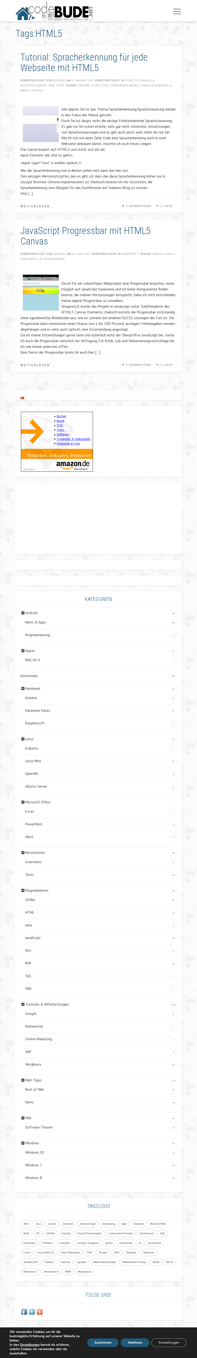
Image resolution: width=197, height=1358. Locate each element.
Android (31, 613)
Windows (32, 1143)
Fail (162, 1233)
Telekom (148, 1252)
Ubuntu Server (36, 786)
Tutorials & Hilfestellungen (47, 1004)
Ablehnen (135, 1342)
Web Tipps (56, 85)
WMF (68, 1271)
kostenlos (154, 1243)
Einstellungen (30, 1345)
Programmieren (36, 890)
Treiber (49, 1262)
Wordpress (33, 1064)
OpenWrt (32, 773)
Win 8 (169, 1262)
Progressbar (54, 259)
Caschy (66, 1233)
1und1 (52, 1223)
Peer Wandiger (70, 1252)
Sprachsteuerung (154, 85)
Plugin (103, 1252)
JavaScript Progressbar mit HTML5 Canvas (85, 236)
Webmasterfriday (104, 1262)
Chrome (84, 85)
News (29, 1102)
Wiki (28, 1118)
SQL (28, 976)
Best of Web (34, 1089)
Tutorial (65, 1262)
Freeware (29, 1243)
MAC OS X (32, 660)
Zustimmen (102, 1342)
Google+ (65, 1243)
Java (28, 925)
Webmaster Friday (134, 1262)
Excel (29, 811)
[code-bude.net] (54, 10)
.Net (26, 1223)
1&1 (38, 1223)
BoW (26, 1233)
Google (30, 1013)
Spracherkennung (124, 85)
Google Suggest (87, 1243)
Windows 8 (33, 1177)
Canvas (157, 254)
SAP (28, 1051)
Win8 (156, 1262)
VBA (28, 988)
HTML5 (96, 85)
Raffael (60, 80)
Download (146, 1233)
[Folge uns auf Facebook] (24, 1312)
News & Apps (35, 622)
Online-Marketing (38, 1039)
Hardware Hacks (37, 710)
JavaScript (130, 254)
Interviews (33, 862)
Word (29, 837)
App (124, 1223)
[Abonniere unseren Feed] (39, 1312)
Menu (176, 11)
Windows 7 (33, 1165)
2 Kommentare (139, 206)
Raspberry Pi (34, 723)
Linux (29, 739)
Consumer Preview (121, 1233)
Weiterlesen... (37, 206)
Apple (30, 650)
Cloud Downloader (89, 1233)
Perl (28, 950)
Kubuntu (31, 748)
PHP (28, 963)
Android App (88, 1223)
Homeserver (34, 1026)
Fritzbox (47, 1243)
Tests (29, 874)
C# (37, 1233)
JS (40, 259)
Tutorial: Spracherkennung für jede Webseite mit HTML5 (84, 62)
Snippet (131, 1252)
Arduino (31, 698)
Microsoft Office (37, 802)
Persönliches (35, 852)
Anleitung (108, 1223)
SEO (116, 1252)
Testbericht (30, 1262)
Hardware (32, 688)
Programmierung (37, 635)
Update (82, 1262)
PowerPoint (33, 824)
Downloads (29, 675)
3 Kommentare (139, 365)
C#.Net (30, 899)
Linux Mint (33, 761)
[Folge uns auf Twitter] (32, 1312)
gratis (109, 1243)
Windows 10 (34, 1152)
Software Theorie (39, 1127)
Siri (106, 85)
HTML (129, 80)
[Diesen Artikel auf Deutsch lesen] (22, 398)
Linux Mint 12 (45, 1252)
